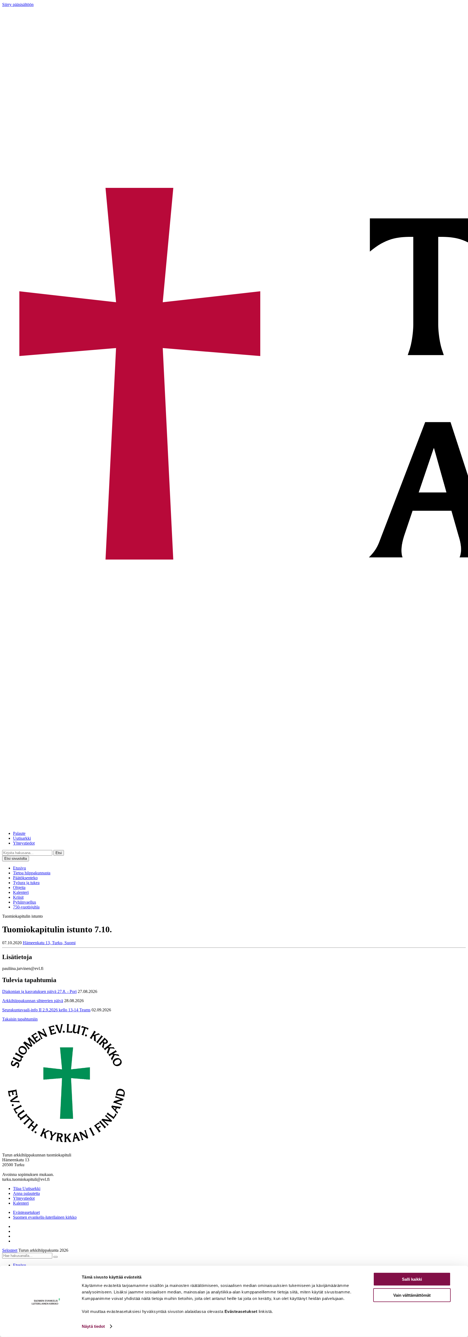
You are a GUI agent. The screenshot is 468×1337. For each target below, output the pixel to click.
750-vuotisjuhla (26, 907)
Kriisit (18, 897)
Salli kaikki (412, 1279)
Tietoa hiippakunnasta (31, 873)
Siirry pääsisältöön (18, 4)
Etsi (59, 853)
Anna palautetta (26, 1193)
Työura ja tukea (26, 882)
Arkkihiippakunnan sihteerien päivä (32, 1000)
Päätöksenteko (25, 877)
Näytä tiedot (93, 1326)
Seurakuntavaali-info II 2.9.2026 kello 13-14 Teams (46, 1010)
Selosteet (9, 1250)
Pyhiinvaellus (24, 902)
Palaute (19, 833)
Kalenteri (21, 892)
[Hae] (55, 1257)
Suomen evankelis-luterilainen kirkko (45, 1217)
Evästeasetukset (26, 1212)
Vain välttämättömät (412, 1295)
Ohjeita (19, 887)
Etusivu (19, 868)
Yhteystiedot (24, 843)
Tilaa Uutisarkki (26, 1188)
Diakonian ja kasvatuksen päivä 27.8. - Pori (39, 991)
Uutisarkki (22, 838)
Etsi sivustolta (15, 859)
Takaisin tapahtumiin (20, 1019)
